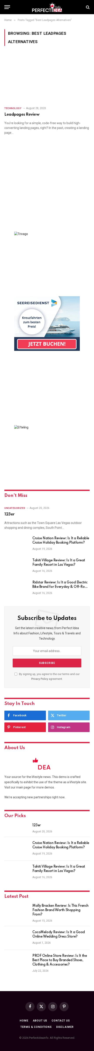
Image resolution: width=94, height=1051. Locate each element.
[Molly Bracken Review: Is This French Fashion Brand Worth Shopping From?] (16, 911)
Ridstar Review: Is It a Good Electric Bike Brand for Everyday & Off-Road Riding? (60, 587)
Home (24, 1020)
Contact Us (61, 1020)
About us (40, 1020)
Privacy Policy (39, 678)
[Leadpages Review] (47, 79)
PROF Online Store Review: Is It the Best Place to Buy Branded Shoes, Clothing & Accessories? (59, 960)
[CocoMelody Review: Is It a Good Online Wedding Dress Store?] (16, 938)
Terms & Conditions (36, 1026)
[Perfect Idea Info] (47, 7)
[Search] (87, 7)
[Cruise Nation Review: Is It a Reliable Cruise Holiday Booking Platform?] (16, 544)
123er (9, 514)
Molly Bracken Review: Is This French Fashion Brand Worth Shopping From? (60, 910)
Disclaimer (65, 1026)
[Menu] (7, 7)
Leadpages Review (21, 115)
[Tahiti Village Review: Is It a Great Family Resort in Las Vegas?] (16, 566)
